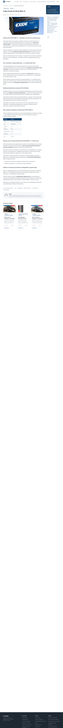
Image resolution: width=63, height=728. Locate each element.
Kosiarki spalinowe (38, 724)
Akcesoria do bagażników (41, 1)
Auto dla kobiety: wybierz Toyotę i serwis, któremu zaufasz (52, 20)
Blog (21, 1)
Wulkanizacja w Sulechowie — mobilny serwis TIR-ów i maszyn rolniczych (52, 27)
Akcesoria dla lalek (33, 1)
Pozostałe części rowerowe (52, 717)
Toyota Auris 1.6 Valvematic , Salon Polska (9, 218)
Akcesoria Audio (25, 1)
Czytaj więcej (6, 227)
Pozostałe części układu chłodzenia (54, 721)
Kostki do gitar (37, 726)
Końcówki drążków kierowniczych (40, 721)
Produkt (12, 8)
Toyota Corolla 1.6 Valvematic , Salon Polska (37, 218)
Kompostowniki (37, 717)
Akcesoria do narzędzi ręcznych (27, 724)
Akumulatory (6, 8)
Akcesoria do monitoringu (51, 1)
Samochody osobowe (9, 215)
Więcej (58, 1)
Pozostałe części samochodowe (53, 719)
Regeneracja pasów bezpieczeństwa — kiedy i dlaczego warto (52, 31)
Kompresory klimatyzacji (39, 719)
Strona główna (16, 1)
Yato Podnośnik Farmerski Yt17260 (22, 218)
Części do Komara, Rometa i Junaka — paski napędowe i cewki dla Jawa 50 (52, 24)
